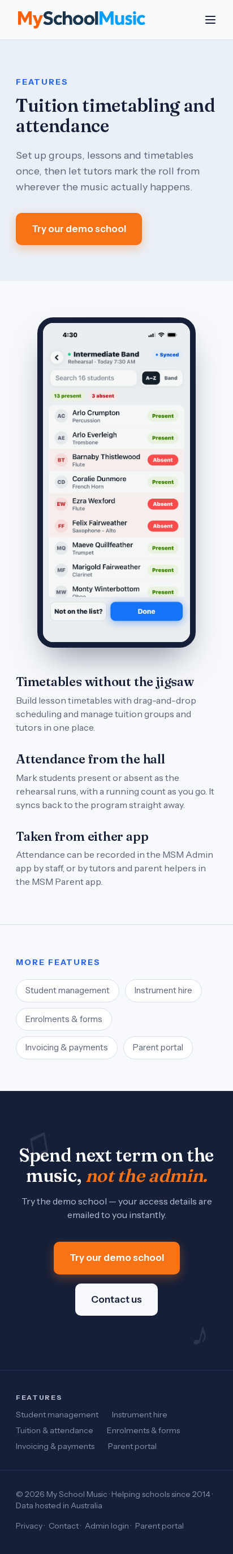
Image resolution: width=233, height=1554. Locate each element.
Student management (67, 990)
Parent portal (158, 1047)
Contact (64, 1526)
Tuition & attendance (54, 1430)
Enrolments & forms (63, 1019)
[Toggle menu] (210, 20)
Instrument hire (163, 990)
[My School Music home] (81, 19)
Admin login (107, 1526)
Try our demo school (79, 228)
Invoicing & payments (66, 1047)
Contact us (116, 1299)
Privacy (29, 1526)
